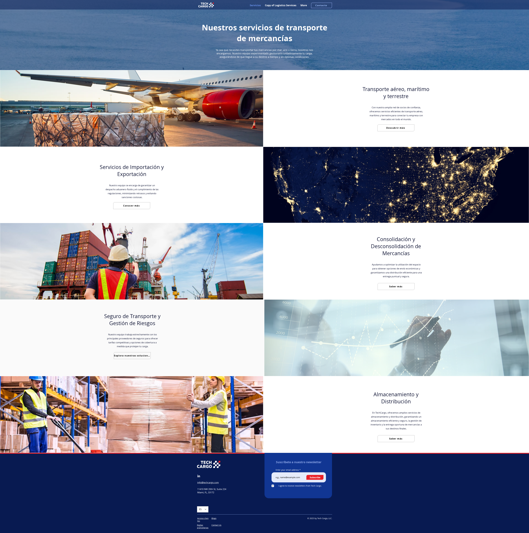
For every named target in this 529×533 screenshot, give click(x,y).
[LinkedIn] (198, 476)
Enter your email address (287, 470)
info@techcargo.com (208, 482)
